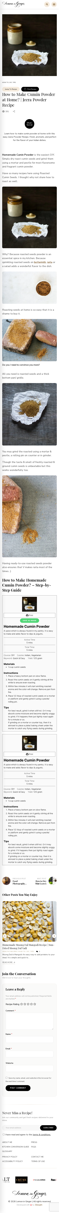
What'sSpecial (30, 124)
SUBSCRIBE (48, 1128)
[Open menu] (54, 4)
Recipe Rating (12, 1004)
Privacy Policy (9, 1157)
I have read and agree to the (28, 1134)
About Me (7, 1142)
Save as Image (29, 621)
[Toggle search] (47, 4)
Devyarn (38, 1205)
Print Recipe (31, 89)
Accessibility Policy (12, 1161)
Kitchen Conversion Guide (15, 1147)
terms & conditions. (42, 1134)
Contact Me (37, 1157)
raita (49, 262)
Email (9, 1048)
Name (9, 1034)
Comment (11, 1010)
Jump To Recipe (11, 89)
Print (30, 615)
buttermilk (40, 262)
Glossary (7, 1151)
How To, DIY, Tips (9, 82)
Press (34, 1142)
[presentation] (5, 936)
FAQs (33, 1147)
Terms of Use (38, 1161)
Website (9, 1063)
